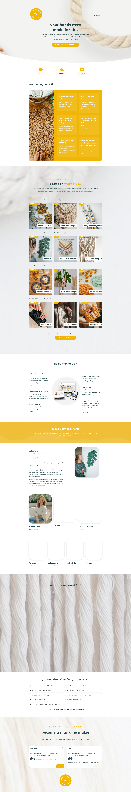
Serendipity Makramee (74, 566)
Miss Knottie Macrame (61, 528)
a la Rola (83, 529)
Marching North (91, 566)
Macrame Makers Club (39, 453)
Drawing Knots (34, 566)
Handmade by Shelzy (55, 566)
